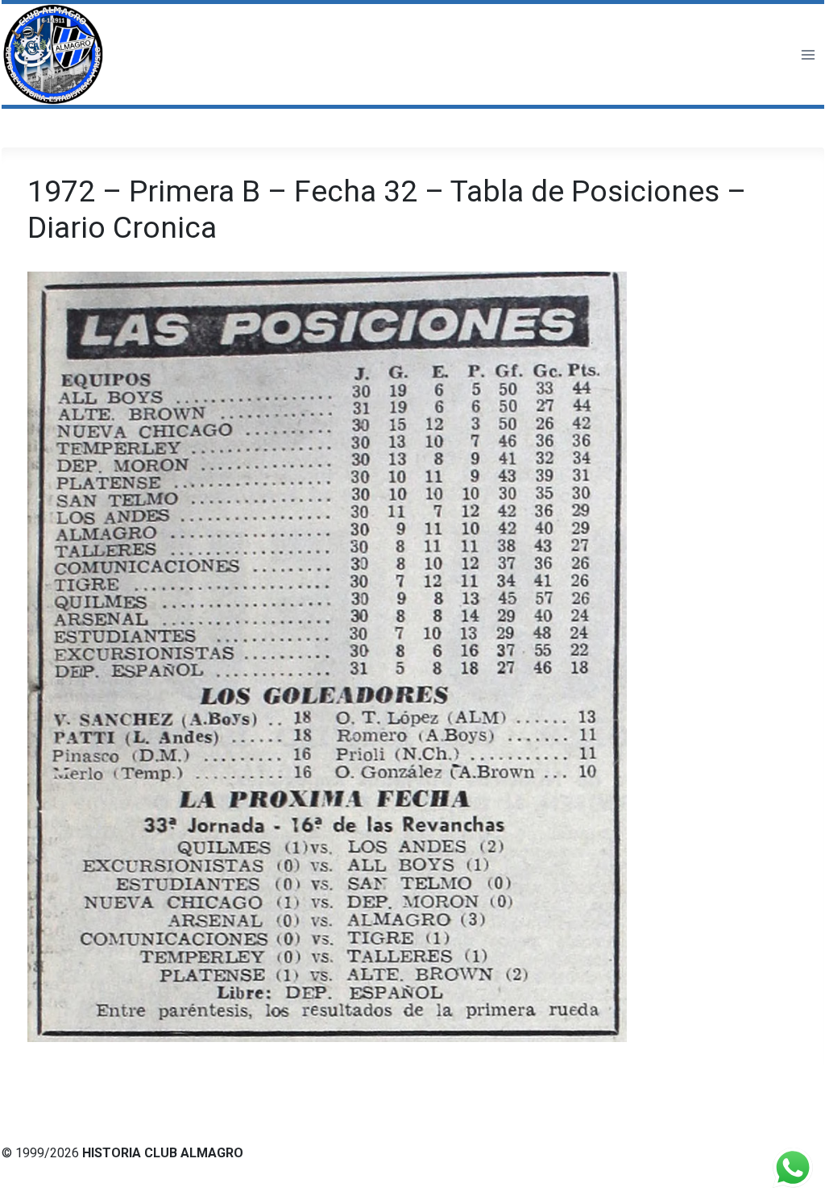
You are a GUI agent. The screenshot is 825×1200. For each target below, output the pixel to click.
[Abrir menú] (808, 54)
